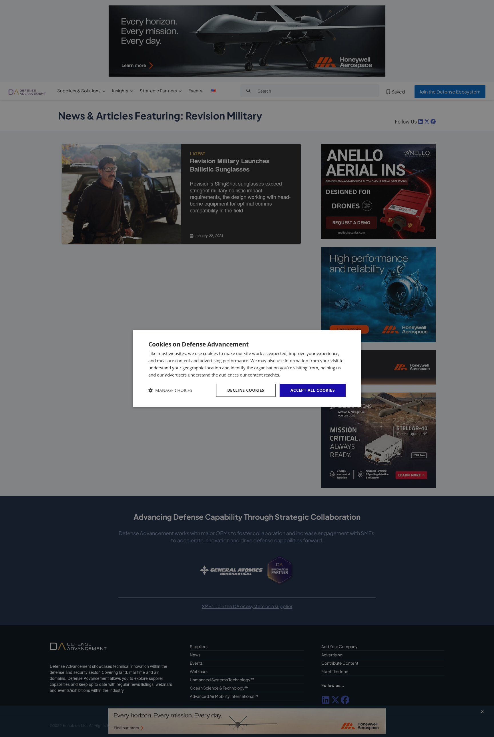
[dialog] (247, 368)
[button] (170, 390)
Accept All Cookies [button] (312, 390)
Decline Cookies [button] (245, 390)
